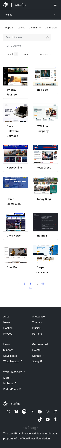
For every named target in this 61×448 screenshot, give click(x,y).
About (6, 316)
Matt (7, 377)
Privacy (7, 333)
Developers (10, 355)
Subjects (43, 54)
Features (26, 54)
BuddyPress (12, 389)
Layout (11, 54)
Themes (7, 14)
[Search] (47, 37)
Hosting (8, 328)
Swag (37, 361)
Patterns (37, 333)
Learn (6, 344)
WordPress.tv (13, 361)
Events (36, 350)
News (6, 322)
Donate (38, 355)
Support (8, 350)
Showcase (38, 316)
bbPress (9, 383)
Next (31, 288)
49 (43, 283)
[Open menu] (56, 5)
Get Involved (40, 344)
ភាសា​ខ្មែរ (15, 403)
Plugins (36, 328)
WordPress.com (14, 372)
